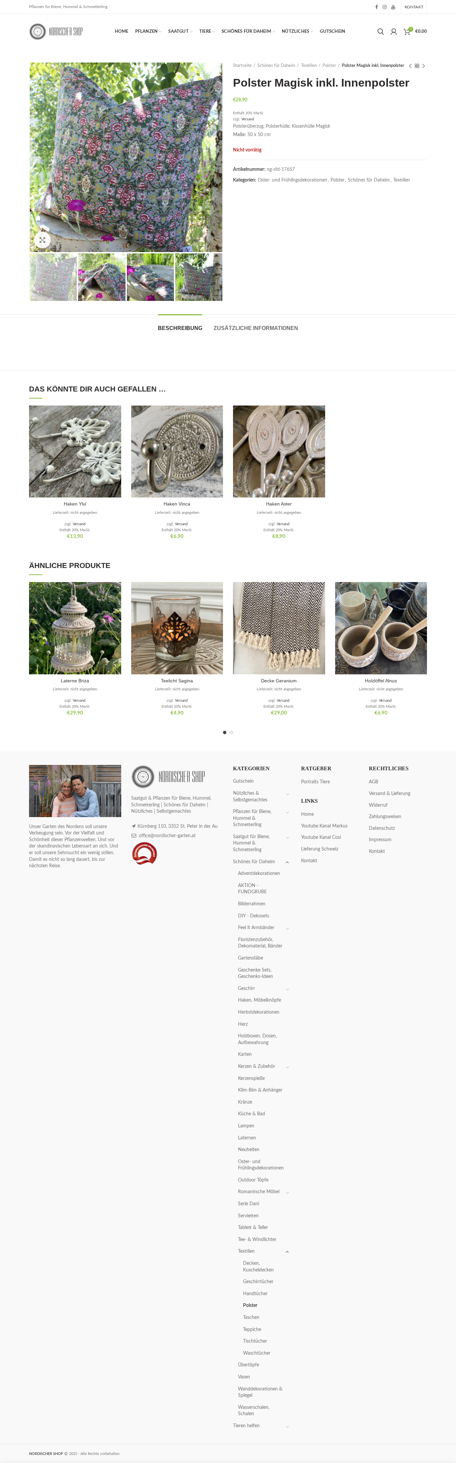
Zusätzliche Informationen (256, 328)
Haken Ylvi (75, 504)
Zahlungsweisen (385, 816)
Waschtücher (256, 1353)
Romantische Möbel (258, 1192)
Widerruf (378, 805)
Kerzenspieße (251, 1078)
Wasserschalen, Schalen (253, 1411)
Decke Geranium (279, 680)
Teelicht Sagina (177, 680)
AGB (373, 782)
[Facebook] (376, 7)
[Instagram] (384, 7)
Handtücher (255, 1293)
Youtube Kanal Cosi (321, 837)
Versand (247, 119)
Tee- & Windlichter (257, 1239)
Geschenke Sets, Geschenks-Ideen (255, 973)
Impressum (380, 839)
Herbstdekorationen (258, 1012)
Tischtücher (255, 1341)
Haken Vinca (177, 504)
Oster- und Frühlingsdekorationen (292, 180)
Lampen (246, 1126)
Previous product (410, 66)
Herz (243, 1024)
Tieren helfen (246, 1426)
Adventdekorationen (259, 873)
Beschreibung (180, 328)
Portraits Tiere (315, 782)
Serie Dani (248, 1204)
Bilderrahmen (251, 904)
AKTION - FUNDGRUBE (252, 889)
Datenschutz (382, 828)
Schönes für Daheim (276, 66)
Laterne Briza (75, 680)
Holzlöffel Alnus (381, 680)
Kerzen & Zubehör (256, 1066)
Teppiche (252, 1329)
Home (307, 814)
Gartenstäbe (250, 958)
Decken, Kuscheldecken (258, 1266)
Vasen (244, 1377)
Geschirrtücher (258, 1281)
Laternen (247, 1138)
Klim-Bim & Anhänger (260, 1090)
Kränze (245, 1102)
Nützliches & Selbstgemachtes (250, 796)
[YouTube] (393, 7)
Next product (423, 66)
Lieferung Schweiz (319, 849)
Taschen (251, 1317)
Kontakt (309, 861)
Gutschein (243, 781)
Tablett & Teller (253, 1227)
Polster (329, 66)
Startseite (242, 66)
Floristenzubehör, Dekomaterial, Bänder (260, 943)
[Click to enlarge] (42, 240)
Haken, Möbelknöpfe (259, 1000)
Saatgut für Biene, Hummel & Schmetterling (251, 843)
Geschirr (246, 988)
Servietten (248, 1216)
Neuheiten (248, 1149)
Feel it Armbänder (256, 927)
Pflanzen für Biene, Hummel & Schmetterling (252, 818)
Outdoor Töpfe (253, 1180)
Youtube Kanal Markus (324, 826)
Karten (245, 1054)
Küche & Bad (251, 1114)
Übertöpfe (248, 1365)
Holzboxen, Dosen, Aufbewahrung (257, 1039)
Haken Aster (279, 504)
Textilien (309, 66)
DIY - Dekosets (253, 916)
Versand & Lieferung (389, 793)
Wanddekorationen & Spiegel (260, 1392)
